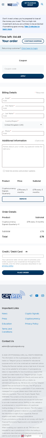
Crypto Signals (32, 313)
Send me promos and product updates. (20, 171)
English (27, 436)
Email (7, 98)
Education (7, 323)
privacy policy (7, 266)
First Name (9, 106)
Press (4, 318)
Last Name (9, 114)
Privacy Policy (31, 323)
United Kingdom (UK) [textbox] (14, 125)
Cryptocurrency (32, 318)
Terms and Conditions (7, 330)
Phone (8, 131)
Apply (23, 76)
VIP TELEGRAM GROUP (30, 4)
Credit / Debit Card (12, 251)
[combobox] (23, 124)
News (4, 313)
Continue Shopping (33, 41)
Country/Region (11, 121)
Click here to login (29, 48)
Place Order (23, 273)
